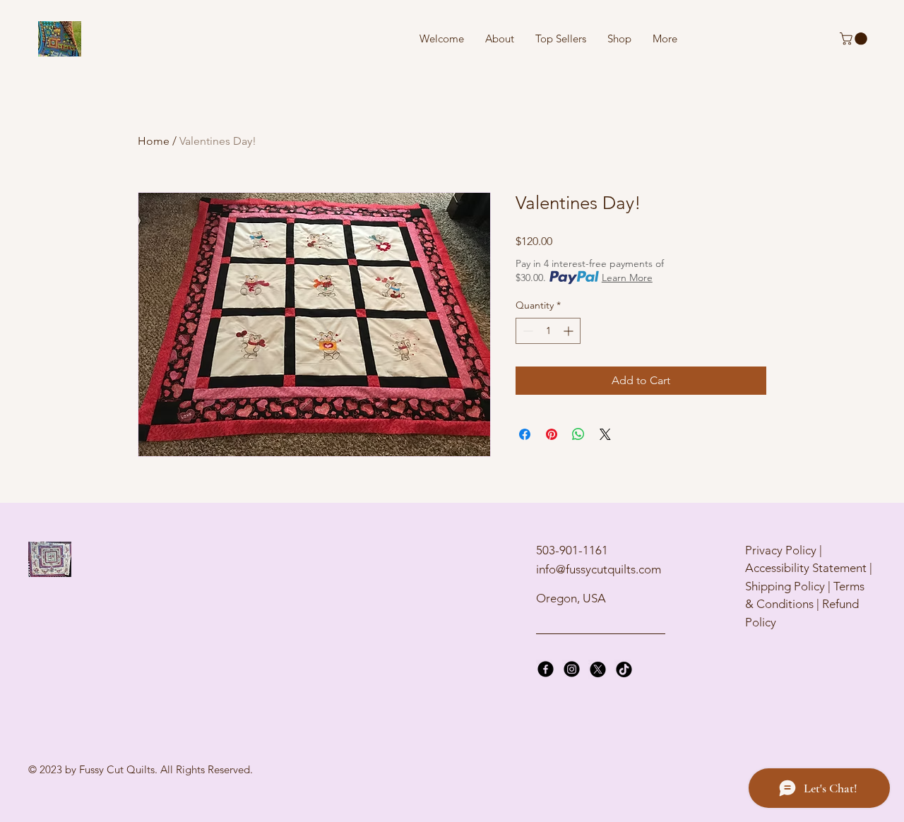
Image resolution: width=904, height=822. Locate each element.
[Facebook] (545, 669)
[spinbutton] (548, 330)
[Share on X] (605, 434)
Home (154, 141)
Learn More (627, 277)
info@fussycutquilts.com (598, 569)
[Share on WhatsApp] (578, 434)
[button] (855, 38)
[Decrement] (526, 330)
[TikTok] (624, 669)
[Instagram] (571, 669)
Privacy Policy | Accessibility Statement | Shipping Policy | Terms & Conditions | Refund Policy (808, 586)
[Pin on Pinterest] (551, 434)
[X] (597, 669)
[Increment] (569, 330)
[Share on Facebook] (524, 434)
